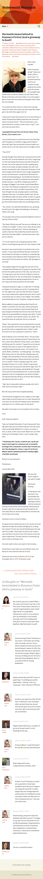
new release (32, 54)
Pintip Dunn (12, 50)
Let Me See (35, 52)
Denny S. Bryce (20, 45)
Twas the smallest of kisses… (27, 573)
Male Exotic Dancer (8, 54)
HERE (27, 556)
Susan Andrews (32, 50)
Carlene (16, 56)
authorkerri (5, 682)
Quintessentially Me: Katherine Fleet (18, 570)
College (6, 52)
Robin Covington (22, 50)
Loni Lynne (25, 48)
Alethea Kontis (22, 43)
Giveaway (28, 45)
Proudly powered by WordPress (21, 875)
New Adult (24, 54)
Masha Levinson (34, 48)
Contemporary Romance (17, 52)
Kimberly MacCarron (15, 48)
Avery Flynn (31, 43)
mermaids (5, 50)
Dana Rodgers (10, 45)
